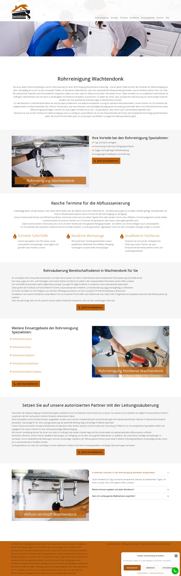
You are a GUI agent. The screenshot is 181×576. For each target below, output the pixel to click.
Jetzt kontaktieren (107, 160)
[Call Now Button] (175, 570)
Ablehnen (150, 568)
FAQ (167, 17)
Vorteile (114, 17)
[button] (176, 555)
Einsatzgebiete (148, 17)
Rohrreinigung (102, 17)
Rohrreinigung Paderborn (23, 355)
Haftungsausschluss (130, 544)
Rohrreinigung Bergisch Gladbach (27, 371)
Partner (160, 17)
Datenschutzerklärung (156, 573)
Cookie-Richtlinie (142, 573)
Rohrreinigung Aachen (22, 338)
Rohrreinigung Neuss (21, 347)
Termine (124, 17)
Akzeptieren (132, 568)
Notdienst (134, 17)
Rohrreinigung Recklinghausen (25, 363)
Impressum (165, 544)
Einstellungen (169, 568)
